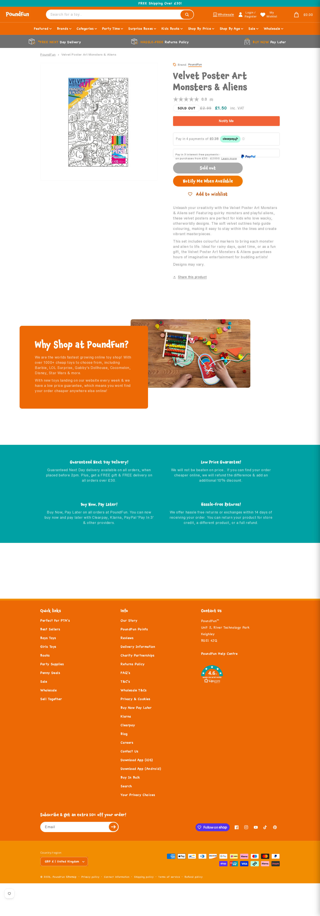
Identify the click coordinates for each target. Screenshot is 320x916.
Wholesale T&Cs (134, 690)
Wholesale (48, 690)
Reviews (127, 638)
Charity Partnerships (137, 655)
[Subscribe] (113, 827)
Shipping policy (144, 876)
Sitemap (71, 876)
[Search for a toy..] (187, 14)
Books (45, 655)
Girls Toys (48, 646)
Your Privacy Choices (138, 795)
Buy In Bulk (130, 777)
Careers (127, 742)
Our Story (129, 620)
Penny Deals (50, 673)
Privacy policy (90, 876)
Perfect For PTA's (55, 620)
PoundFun (48, 54)
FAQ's (125, 673)
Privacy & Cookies (135, 699)
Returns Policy (132, 664)
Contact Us (129, 751)
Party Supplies (52, 664)
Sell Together (51, 699)
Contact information (116, 876)
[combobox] (120, 14)
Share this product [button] (192, 277)
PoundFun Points (134, 629)
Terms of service (169, 876)
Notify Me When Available (208, 181)
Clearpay (128, 725)
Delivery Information (138, 646)
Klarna (126, 716)
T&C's (125, 681)
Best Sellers (50, 629)
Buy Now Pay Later (136, 707)
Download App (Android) (141, 768)
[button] (297, 15)
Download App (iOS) (137, 760)
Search (126, 786)
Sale (43, 681)
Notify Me (226, 120)
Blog (124, 734)
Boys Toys (48, 638)
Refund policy (193, 876)
